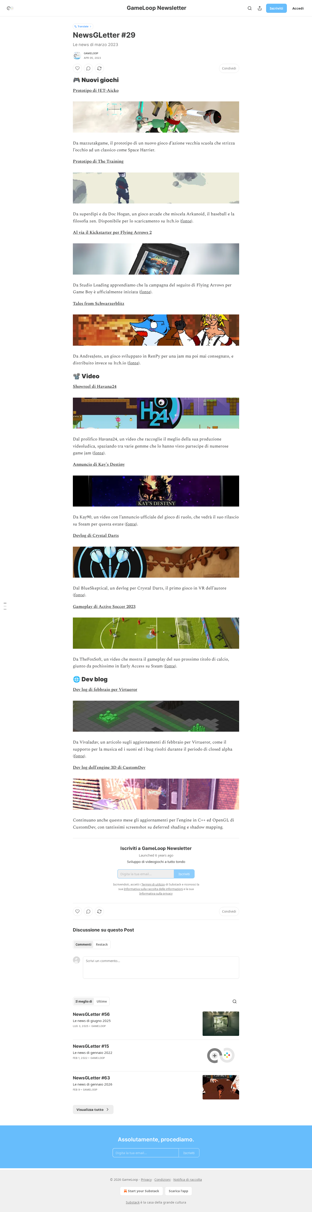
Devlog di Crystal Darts (96, 535)
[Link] (66, 80)
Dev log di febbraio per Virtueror (105, 689)
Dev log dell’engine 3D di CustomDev (109, 767)
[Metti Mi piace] (77, 68)
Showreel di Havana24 (94, 386)
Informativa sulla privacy (156, 893)
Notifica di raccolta (187, 1179)
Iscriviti (276, 8)
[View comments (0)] (88, 68)
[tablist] (92, 944)
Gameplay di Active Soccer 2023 (104, 606)
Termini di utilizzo (153, 884)
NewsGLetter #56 (91, 1014)
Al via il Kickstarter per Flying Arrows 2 (112, 232)
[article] (156, 1024)
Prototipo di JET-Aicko (96, 90)
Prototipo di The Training (98, 161)
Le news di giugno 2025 (92, 1020)
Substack (133, 1202)
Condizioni (162, 1179)
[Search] (249, 8)
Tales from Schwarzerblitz (98, 303)
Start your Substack (143, 1191)
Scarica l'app (178, 1191)
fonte (186, 221)
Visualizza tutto (90, 1109)
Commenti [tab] (83, 944)
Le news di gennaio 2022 (92, 1052)
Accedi (298, 8)
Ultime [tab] (102, 1001)
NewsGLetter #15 (91, 1046)
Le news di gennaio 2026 (92, 1084)
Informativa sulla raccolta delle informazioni (153, 889)
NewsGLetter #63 (91, 1078)
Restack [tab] (102, 944)
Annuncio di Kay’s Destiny (99, 464)
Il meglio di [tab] (84, 1001)
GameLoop (91, 53)
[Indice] (5, 606)
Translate (83, 26)
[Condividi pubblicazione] (259, 8)
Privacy (146, 1179)
